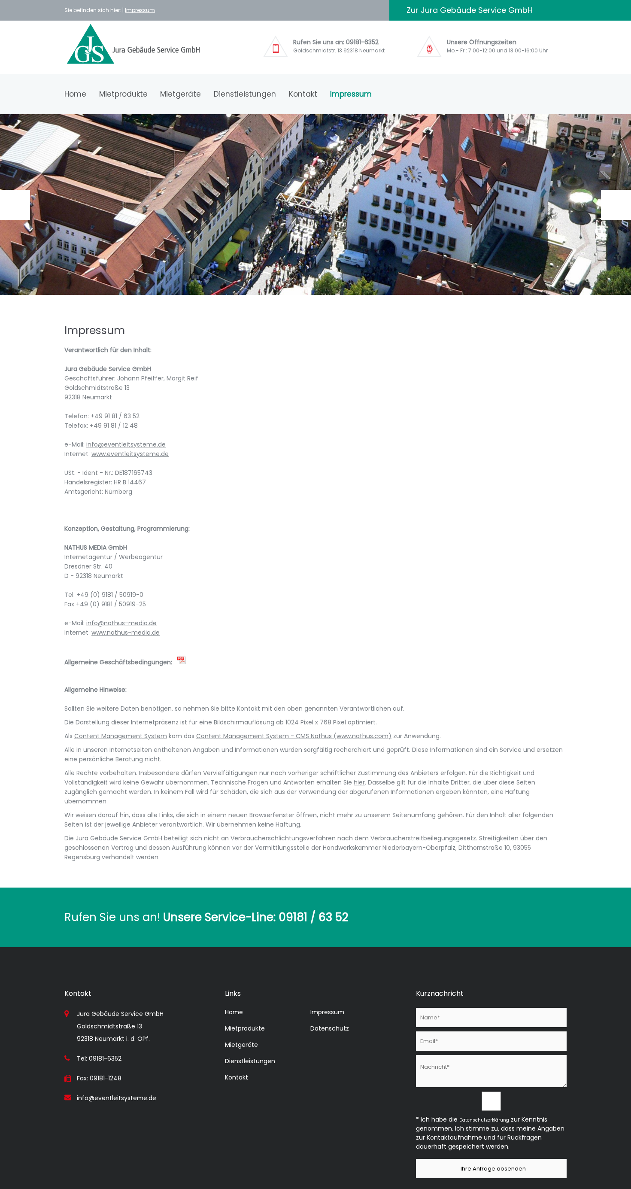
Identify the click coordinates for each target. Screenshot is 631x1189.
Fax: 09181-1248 (99, 1078)
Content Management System (120, 736)
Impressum (140, 10)
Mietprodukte (123, 94)
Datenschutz (329, 1028)
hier (359, 782)
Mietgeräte (180, 94)
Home (75, 94)
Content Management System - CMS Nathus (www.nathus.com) (293, 736)
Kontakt (303, 94)
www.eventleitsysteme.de (130, 454)
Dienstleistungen (245, 94)
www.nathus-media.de (125, 632)
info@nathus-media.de (121, 623)
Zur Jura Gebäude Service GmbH (470, 10)
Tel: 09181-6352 (99, 1058)
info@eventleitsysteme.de (126, 444)
